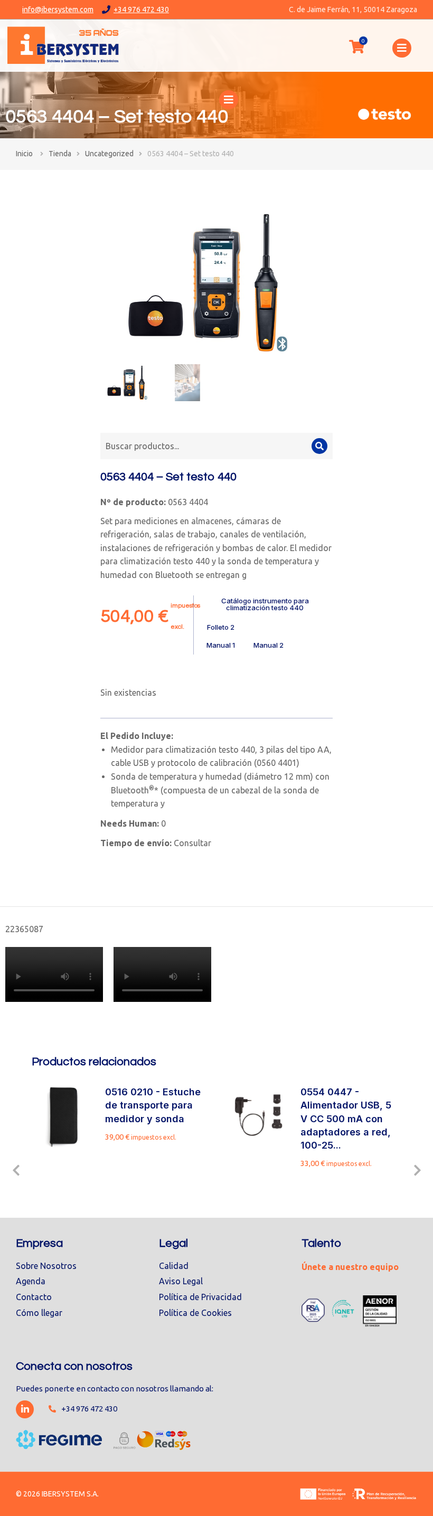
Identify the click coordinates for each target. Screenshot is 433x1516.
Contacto (34, 1297)
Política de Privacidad (200, 1297)
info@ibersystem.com (57, 9)
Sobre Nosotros (46, 1266)
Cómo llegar (39, 1313)
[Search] (319, 446)
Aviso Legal (181, 1281)
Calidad (174, 1266)
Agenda (30, 1281)
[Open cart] (356, 46)
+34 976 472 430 (141, 9)
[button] (16, 1170)
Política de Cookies (195, 1313)
